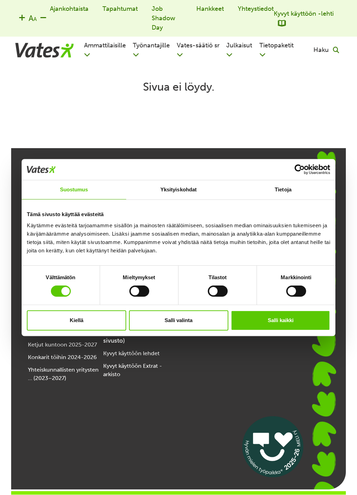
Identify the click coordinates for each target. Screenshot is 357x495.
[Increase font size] (22, 17)
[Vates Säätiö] (44, 50)
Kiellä (76, 320)
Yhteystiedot (256, 9)
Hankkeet (210, 9)
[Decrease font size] (43, 17)
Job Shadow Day (163, 18)
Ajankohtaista (69, 9)
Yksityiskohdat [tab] (178, 189)
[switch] (139, 291)
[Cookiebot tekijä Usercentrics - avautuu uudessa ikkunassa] (299, 169)
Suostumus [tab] (74, 189)
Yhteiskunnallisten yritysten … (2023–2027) (63, 373)
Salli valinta (178, 320)
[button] (108, 50)
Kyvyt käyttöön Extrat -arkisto (132, 370)
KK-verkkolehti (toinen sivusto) (134, 336)
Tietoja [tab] (283, 189)
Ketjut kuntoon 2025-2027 (62, 344)
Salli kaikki (281, 320)
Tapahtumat (120, 9)
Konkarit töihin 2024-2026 (62, 357)
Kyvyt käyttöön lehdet (131, 353)
